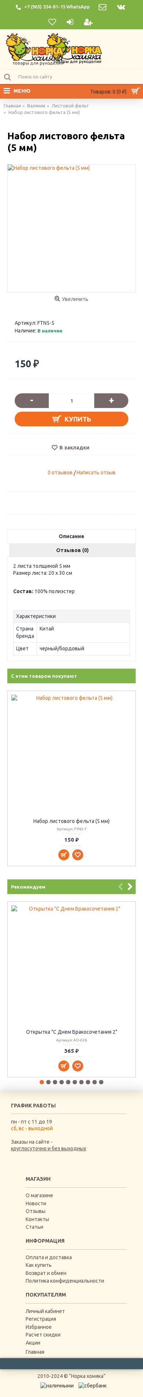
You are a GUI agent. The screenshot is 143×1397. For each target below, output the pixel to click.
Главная (35, 1352)
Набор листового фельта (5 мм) (71, 821)
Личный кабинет (45, 1311)
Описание (71, 536)
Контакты (37, 1219)
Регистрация (41, 1319)
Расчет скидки (43, 1335)
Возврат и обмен (46, 1273)
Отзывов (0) (72, 550)
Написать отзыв (96, 472)
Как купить (39, 1265)
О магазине (39, 1195)
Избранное (39, 1327)
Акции (33, 1343)
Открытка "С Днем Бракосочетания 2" (71, 1032)
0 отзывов (60, 472)
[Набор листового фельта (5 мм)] (71, 228)
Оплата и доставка (49, 1257)
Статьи (34, 1227)
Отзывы (35, 1211)
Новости (36, 1203)
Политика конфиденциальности (65, 1281)
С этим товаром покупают (44, 676)
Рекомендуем (28, 886)
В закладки (74, 448)
